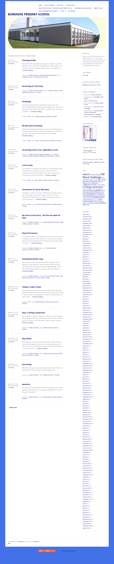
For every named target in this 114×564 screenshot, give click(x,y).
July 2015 (85, 401)
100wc (103, 177)
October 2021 (86, 248)
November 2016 (87, 365)
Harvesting (26, 364)
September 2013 (87, 450)
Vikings (97, 203)
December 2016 (87, 363)
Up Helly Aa (92, 203)
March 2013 (86, 461)
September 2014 (87, 423)
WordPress (21, 541)
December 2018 (87, 312)
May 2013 (85, 457)
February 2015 (86, 412)
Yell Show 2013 (31, 92)
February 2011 (86, 514)
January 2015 (86, 414)
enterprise (31, 156)
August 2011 (86, 501)
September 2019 (87, 294)
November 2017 (87, 339)
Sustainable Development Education (48, 75)
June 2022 (85, 236)
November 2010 (87, 521)
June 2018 (85, 323)
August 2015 (86, 399)
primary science (96, 193)
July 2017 (85, 348)
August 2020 (86, 274)
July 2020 (85, 276)
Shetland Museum (88, 200)
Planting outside (29, 60)
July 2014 (85, 428)
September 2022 (87, 234)
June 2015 (85, 403)
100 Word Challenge (94, 176)
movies (55, 353)
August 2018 (86, 321)
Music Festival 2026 (96, 94)
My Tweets (85, 75)
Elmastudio (36, 541)
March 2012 (86, 486)
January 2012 (86, 490)
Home (40, 5)
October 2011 (86, 497)
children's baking (54, 222)
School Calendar (49, 5)
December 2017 (87, 337)
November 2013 (87, 445)
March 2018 (86, 330)
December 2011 (87, 492)
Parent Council (98, 8)
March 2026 (86, 214)
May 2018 (85, 325)
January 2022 (86, 245)
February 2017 (86, 359)
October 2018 (86, 317)
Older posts (12, 407)
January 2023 (86, 228)
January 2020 (86, 285)
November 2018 (87, 314)
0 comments (11, 63)
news (29, 116)
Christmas (88, 183)
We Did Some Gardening (32, 126)
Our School (60, 5)
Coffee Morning (93, 101)
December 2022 (87, 230)
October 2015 (86, 394)
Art (43, 276)
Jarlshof (98, 190)
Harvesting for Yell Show (32, 86)
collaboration (94, 183)
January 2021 (86, 265)
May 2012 (85, 481)
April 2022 (85, 239)
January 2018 (86, 334)
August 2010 (86, 528)
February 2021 (86, 263)
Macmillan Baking (97, 116)
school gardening (37, 77)
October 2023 (86, 221)
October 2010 (86, 523)
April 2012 (85, 483)
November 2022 (87, 232)
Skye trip (31, 249)
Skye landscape (26, 277)
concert (98, 185)
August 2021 (86, 252)
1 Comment (11, 89)
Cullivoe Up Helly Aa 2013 (97, 189)
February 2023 (86, 225)
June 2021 (85, 254)
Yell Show (41, 90)
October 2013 (86, 448)
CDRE (36, 180)
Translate (94, 152)
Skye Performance (29, 233)
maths (94, 192)
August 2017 (86, 345)
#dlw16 (86, 174)
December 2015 (87, 390)
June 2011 (85, 506)
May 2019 (85, 301)
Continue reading (28, 70)
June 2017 (85, 350)
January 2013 (86, 465)
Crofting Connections (33, 75)
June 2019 (85, 299)
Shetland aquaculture (88, 198)
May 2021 (85, 257)
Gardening (26, 102)
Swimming (95, 201)
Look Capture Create (88, 192)
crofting (40, 180)
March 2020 (86, 281)
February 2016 (86, 385)
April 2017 (85, 354)
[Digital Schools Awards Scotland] (92, 85)
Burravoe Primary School (29, 14)
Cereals (36, 140)
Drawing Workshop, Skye (32, 259)
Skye (62, 276)
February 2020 (86, 283)
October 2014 (86, 421)
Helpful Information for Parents (48, 11)
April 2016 (85, 381)
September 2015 (87, 397)
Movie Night (72, 11)
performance (25, 249)
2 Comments (11, 236)
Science (95, 194)
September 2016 (87, 370)
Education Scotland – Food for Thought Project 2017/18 (55, 8)
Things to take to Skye (31, 287)
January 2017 (86, 361)
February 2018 (86, 332)
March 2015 (86, 410)
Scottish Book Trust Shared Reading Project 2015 (94, 195)
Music (98, 192)
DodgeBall (98, 114)
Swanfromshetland (88, 201)
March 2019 (86, 305)
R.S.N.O (102, 193)
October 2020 (86, 272)
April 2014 (85, 434)
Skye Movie (27, 339)
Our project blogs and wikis (83, 8)
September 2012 (87, 474)
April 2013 (85, 459)
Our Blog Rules (70, 5)
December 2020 (87, 268)
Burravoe (102, 180)
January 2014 (86, 441)
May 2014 (85, 432)
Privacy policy (72, 551)
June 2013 (85, 454)
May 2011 (85, 508)
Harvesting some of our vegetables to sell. (40, 150)
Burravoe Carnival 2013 (90, 181)
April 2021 (85, 259)
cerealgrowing (46, 222)
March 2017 (86, 357)
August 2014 (86, 426)
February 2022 (86, 243)
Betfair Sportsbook (89, 114)
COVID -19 (63, 11)
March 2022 (86, 241)
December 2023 (87, 219)
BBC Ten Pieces (94, 180)
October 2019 (86, 292)
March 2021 (86, 261)
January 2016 (86, 388)
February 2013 (86, 463)
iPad (94, 190)
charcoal (47, 276)
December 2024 (87, 216)
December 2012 (87, 468)
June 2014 (85, 430)
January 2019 (86, 310)
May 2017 (85, 352)
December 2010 (87, 519)
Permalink (45, 77)
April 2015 (85, 408)
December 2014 (87, 417)
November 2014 (87, 419)
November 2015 (87, 392)
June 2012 (85, 479)
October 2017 (86, 341)
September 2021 (87, 250)
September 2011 (87, 499)
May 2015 (85, 406)
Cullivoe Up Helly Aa (87, 189)
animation (86, 180)
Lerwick (103, 190)
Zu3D (88, 205)
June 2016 (85, 377)
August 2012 (86, 477)
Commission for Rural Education (35, 190)
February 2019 (86, 308)
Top (9, 543)
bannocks (26, 384)
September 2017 (87, 343)
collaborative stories (89, 185)
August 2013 (86, 452)
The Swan (100, 201)
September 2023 (87, 223)
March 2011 (86, 512)
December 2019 (87, 288)
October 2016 (86, 368)
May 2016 (85, 379)
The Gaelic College (39, 277)
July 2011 (85, 503)
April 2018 (85, 328)
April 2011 (85, 510)
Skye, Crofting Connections (33, 313)
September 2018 (87, 319)
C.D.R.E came (27, 165)
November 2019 (87, 290)
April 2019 (85, 303)
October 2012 (86, 472)
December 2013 (87, 443)
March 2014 (86, 437)
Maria (85, 101)
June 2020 (85, 279)
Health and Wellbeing (44, 154)
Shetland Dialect (50, 302)
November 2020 (87, 270)
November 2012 (87, 470)
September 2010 (87, 526)
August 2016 (86, 372)
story (100, 200)
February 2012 (86, 488)
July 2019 (85, 296)
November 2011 (87, 494)
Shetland (103, 196)
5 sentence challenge (95, 174)
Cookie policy (64, 551)
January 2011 (86, 517)
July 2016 (85, 374)
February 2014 (86, 439)
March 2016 (86, 383)
